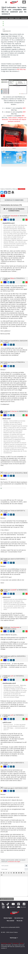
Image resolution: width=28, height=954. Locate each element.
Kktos (12, 278)
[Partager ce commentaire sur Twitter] (8, 220)
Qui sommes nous (18, 918)
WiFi (24, 108)
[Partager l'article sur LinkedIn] (9, 193)
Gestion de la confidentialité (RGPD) (10, 927)
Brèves (21, 943)
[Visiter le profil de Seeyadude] (1, 216)
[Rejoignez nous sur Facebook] (24, 904)
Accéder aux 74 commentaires (14, 200)
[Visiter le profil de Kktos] (1, 279)
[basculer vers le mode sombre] (6, 2)
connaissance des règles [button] (14, 861)
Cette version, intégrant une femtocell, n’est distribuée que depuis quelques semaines (14, 119)
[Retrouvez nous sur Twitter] (19, 904)
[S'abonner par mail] (13, 193)
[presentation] (1, 873)
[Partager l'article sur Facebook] (6, 193)
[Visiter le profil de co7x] (1, 676)
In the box (13, 411)
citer (5, 220)
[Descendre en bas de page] (11, 220)
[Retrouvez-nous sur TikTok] (8, 904)
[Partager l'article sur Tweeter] (2, 193)
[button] (1, 873)
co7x (12, 676)
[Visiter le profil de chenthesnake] (1, 628)
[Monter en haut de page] (14, 220)
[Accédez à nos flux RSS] (3, 904)
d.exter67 (13, 590)
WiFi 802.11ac (21, 69)
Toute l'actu (16, 943)
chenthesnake (15, 627)
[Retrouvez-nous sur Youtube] (13, 904)
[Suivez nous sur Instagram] (3, 907)
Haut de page (13, 937)
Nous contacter (10, 920)
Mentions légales (8, 918)
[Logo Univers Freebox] (14, 2)
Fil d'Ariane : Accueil (6, 943)
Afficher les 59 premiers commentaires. (15, 210)
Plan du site (19, 920)
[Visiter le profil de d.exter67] (1, 590)
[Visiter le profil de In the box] (1, 412)
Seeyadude (14, 216)
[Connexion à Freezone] (24, 2)
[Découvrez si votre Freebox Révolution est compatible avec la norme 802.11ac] (3, 195)
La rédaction (21, 189)
